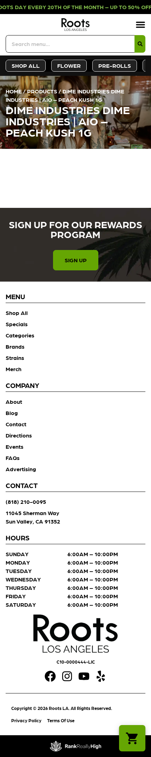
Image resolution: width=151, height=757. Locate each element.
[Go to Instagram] (67, 676)
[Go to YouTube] (84, 676)
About (14, 401)
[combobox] (70, 44)
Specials (17, 324)
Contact (16, 424)
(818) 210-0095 (26, 501)
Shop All (17, 312)
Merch (13, 369)
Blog (12, 412)
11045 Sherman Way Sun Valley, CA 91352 (33, 517)
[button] (140, 24)
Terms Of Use (60, 720)
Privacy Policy (26, 720)
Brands (15, 346)
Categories (20, 335)
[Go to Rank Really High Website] (75, 746)
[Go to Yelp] (100, 676)
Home (14, 91)
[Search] (139, 44)
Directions (19, 435)
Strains (15, 357)
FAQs (13, 457)
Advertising (21, 469)
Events (15, 446)
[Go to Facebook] (50, 676)
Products (42, 91)
